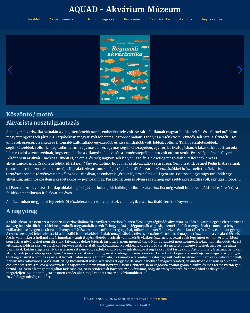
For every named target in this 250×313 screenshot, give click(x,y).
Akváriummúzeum (64, 19)
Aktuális (185, 19)
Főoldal (34, 19)
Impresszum (212, 19)
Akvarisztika (159, 19)
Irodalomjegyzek (101, 19)
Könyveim (132, 19)
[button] (240, 70)
